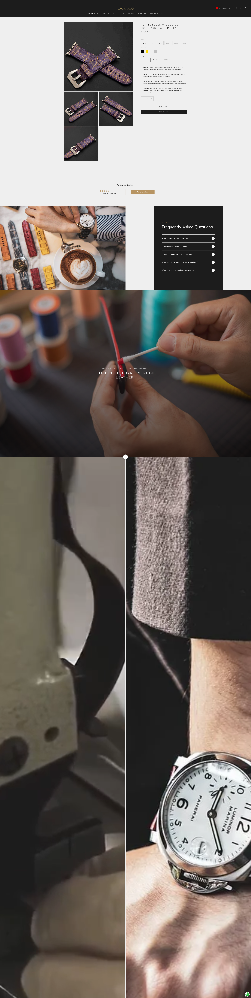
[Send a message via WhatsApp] (247, 994)
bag (122, 13)
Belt (115, 13)
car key (131, 13)
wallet (106, 13)
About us (142, 13)
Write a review (142, 192)
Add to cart (164, 106)
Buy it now (164, 112)
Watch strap (93, 13)
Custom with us (156, 13)
